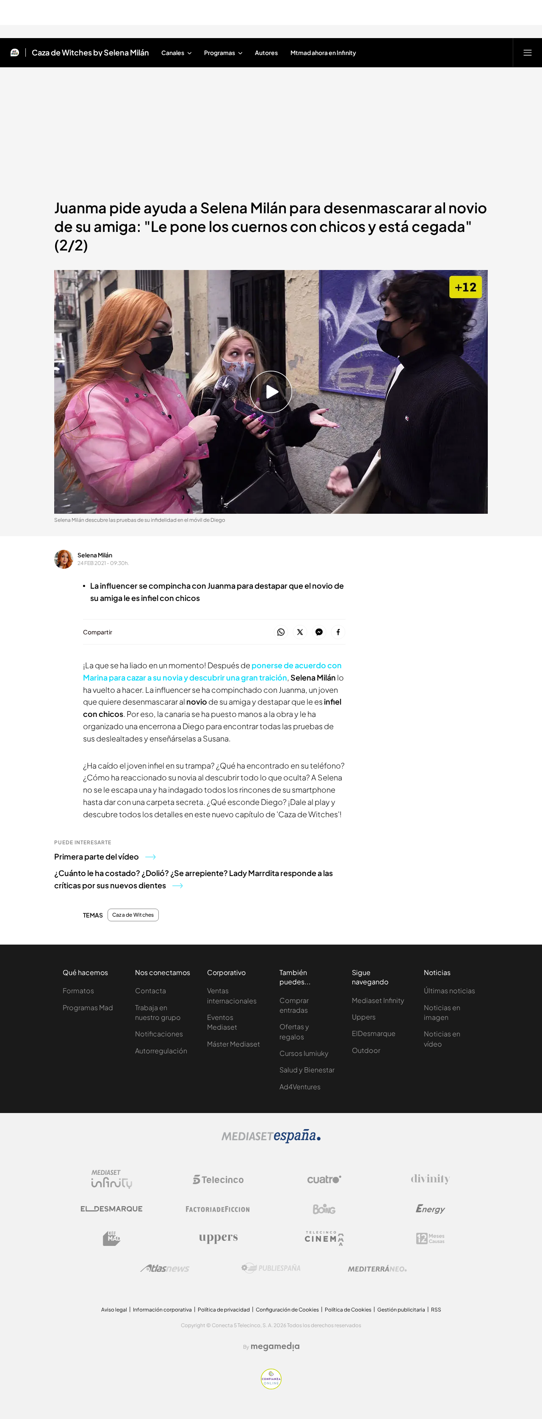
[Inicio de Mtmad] (14, 52)
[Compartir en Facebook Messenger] (319, 632)
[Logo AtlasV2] (165, 1268)
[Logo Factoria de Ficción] (218, 1209)
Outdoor (366, 1050)
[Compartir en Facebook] (338, 632)
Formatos (78, 990)
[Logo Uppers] (218, 1238)
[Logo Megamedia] (275, 1346)
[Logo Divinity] (430, 1179)
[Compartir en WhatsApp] (281, 632)
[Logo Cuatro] (324, 1179)
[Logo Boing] (324, 1209)
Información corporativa (162, 1309)
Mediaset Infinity (378, 1000)
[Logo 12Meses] (430, 1238)
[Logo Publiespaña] (271, 1268)
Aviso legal (114, 1309)
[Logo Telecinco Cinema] (324, 1238)
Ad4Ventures (300, 1086)
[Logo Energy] (430, 1209)
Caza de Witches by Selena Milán (90, 52)
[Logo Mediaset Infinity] (111, 1179)
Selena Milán (94, 555)
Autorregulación (161, 1050)
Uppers (364, 1016)
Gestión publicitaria (401, 1309)
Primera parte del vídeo (96, 856)
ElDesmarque (373, 1033)
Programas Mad (88, 1007)
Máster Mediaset (233, 1043)
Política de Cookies (348, 1309)
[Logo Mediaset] (271, 1141)
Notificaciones (159, 1033)
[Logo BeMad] (112, 1238)
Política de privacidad (224, 1309)
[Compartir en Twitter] (300, 632)
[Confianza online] (271, 1386)
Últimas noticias (449, 990)
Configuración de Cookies (287, 1309)
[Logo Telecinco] (218, 1179)
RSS (436, 1309)
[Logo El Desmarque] (111, 1209)
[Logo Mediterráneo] (377, 1268)
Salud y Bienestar (307, 1069)
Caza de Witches (133, 915)
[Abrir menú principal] (527, 52)
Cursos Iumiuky (304, 1053)
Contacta (150, 990)
